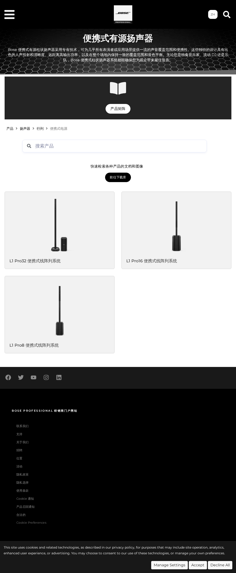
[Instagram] (46, 377)
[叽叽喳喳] (21, 377)
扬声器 (25, 129)
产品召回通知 (25, 506)
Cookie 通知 (25, 498)
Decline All (220, 565)
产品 (9, 129)
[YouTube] (33, 377)
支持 (19, 434)
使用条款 (22, 490)
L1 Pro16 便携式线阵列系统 (151, 260)
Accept (197, 565)
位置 (19, 458)
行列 (40, 129)
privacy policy (123, 547)
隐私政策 (22, 474)
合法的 (21, 515)
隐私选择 (22, 482)
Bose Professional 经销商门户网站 (44, 410)
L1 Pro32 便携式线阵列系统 (35, 260)
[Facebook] (8, 377)
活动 (19, 466)
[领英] (59, 377)
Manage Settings (169, 565)
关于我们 (22, 442)
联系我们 (22, 426)
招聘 (19, 450)
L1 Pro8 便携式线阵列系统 (34, 345)
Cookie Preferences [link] (31, 523)
